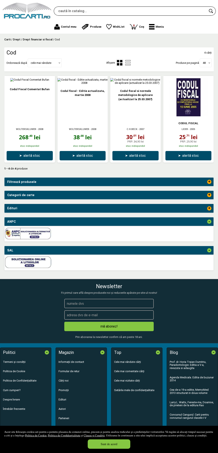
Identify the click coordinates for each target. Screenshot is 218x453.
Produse (95, 26)
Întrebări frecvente (14, 408)
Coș (138, 26)
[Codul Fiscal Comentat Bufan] (29, 79)
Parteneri (64, 418)
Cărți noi (64, 380)
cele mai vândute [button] (41, 62)
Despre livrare (11, 399)
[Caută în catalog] (211, 11)
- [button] (209, 221)
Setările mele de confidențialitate (134, 390)
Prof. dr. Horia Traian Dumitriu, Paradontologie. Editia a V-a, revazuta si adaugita (188, 365)
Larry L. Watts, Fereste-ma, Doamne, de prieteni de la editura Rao (192, 404)
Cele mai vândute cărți (127, 361)
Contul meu (68, 26)
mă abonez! (109, 326)
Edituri (62, 399)
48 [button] (204, 62)
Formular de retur (69, 371)
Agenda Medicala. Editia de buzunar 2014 (192, 379)
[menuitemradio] (128, 62)
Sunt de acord (109, 444)
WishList (119, 26)
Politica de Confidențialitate (64, 435)
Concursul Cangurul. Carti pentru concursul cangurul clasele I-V (189, 416)
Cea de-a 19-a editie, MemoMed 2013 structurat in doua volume (189, 391)
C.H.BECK (132, 129)
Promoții (64, 390)
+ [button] (209, 182)
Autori (62, 408)
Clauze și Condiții (94, 435)
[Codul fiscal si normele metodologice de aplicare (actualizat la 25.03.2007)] (135, 82)
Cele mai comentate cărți (129, 371)
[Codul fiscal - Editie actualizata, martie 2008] (82, 82)
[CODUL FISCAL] (188, 115)
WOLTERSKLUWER (26, 129)
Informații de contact (71, 361)
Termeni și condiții (14, 361)
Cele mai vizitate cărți (127, 380)
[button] (156, 26)
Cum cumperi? (12, 390)
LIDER (185, 129)
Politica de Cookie (36, 435)
